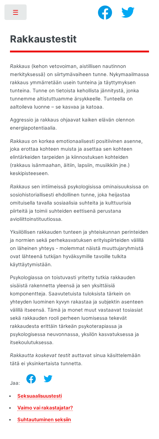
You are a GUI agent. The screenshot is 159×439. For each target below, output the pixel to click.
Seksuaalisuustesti (39, 396)
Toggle (16, 14)
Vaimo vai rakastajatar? (45, 408)
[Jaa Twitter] (48, 379)
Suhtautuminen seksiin (44, 419)
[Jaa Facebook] (31, 379)
